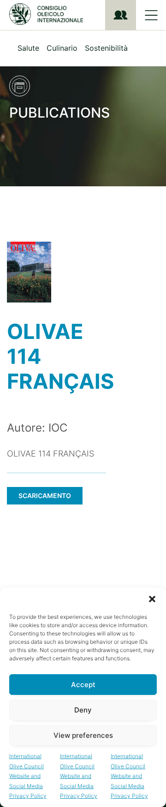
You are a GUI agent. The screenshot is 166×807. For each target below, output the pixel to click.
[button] (152, 599)
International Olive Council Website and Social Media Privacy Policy (28, 776)
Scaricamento (44, 495)
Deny (83, 710)
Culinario (62, 48)
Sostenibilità (106, 48)
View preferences (83, 735)
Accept (83, 684)
